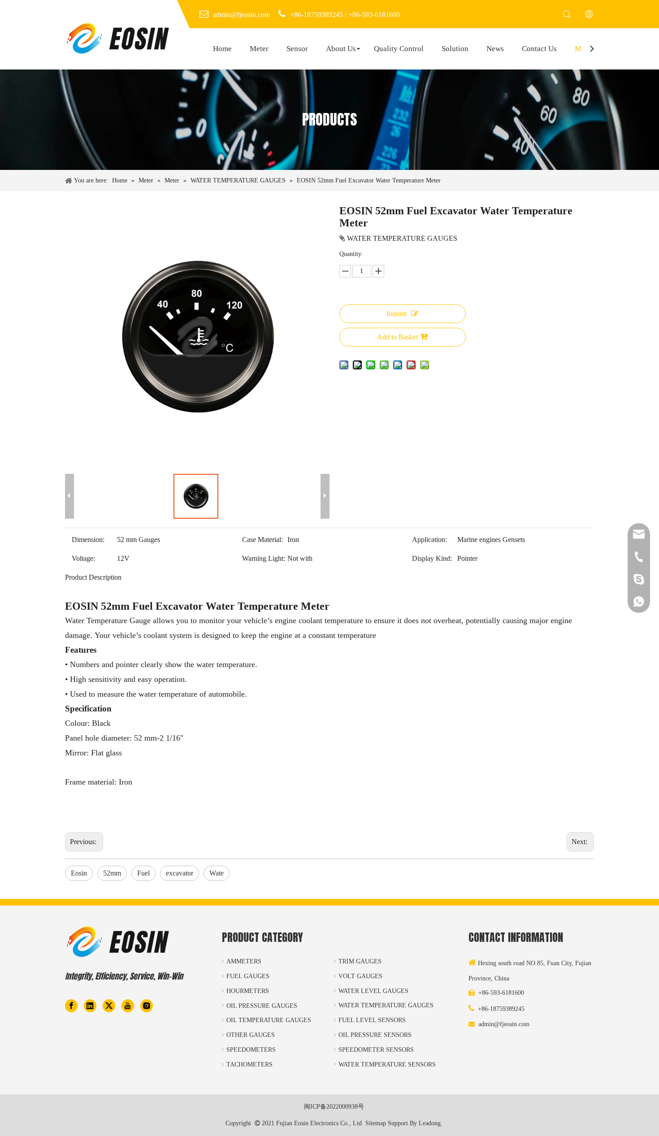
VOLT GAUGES (360, 976)
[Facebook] (71, 1005)
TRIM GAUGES (360, 961)
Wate (216, 873)
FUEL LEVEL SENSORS (372, 1020)
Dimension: (88, 539)
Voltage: (83, 558)
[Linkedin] (90, 1005)
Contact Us (539, 48)
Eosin (79, 873)
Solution (455, 48)
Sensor (297, 48)
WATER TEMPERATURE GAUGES (386, 1005)
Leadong (430, 1123)
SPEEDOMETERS (251, 1049)
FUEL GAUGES (247, 976)
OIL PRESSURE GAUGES (261, 1005)
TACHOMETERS (249, 1064)
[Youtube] (127, 1005)
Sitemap (375, 1123)
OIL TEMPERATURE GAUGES (268, 1020)
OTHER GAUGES (250, 1035)
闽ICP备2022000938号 (334, 1106)
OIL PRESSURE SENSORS (375, 1035)
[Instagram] (146, 1005)
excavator (179, 873)
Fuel (143, 873)
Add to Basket (397, 337)
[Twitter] (109, 1005)
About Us (341, 48)
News (495, 48)
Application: (429, 539)
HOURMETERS (247, 991)
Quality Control (399, 48)
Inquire (396, 313)
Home (222, 48)
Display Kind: (432, 558)
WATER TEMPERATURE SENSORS (387, 1064)
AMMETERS (243, 961)
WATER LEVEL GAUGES (373, 991)
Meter (259, 48)
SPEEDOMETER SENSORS (376, 1049)
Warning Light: (263, 558)
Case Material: (262, 539)
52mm (112, 873)
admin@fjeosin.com (503, 1024)
